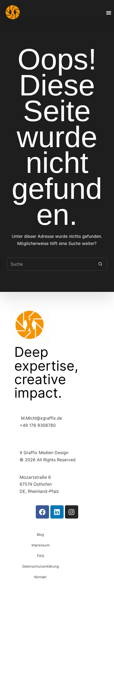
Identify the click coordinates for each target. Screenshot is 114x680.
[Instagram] (71, 512)
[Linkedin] (57, 512)
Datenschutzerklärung (40, 566)
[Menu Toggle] (108, 12)
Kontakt (40, 577)
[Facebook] (42, 512)
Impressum (41, 545)
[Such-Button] (100, 264)
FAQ (40, 556)
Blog (40, 534)
